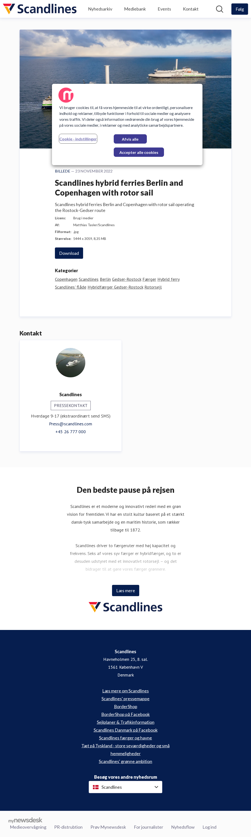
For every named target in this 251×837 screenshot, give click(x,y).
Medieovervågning (28, 827)
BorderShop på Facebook (125, 714)
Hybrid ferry (168, 279)
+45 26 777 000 (70, 431)
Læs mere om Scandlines (125, 690)
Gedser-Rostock (126, 279)
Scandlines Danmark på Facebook (126, 730)
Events (164, 9)
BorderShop (125, 706)
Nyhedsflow (183, 827)
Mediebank (135, 9)
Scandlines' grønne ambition (125, 761)
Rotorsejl (153, 287)
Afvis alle (130, 139)
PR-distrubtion (68, 827)
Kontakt (191, 9)
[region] (127, 124)
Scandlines (89, 279)
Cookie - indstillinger (78, 138)
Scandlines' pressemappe (125, 698)
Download (69, 253)
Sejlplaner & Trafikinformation (125, 722)
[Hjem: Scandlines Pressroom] (39, 9)
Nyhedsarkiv (100, 9)
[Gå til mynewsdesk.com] (25, 820)
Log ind (209, 827)
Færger (149, 279)
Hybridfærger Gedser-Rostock (115, 287)
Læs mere (125, 590)
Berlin (105, 279)
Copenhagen (66, 279)
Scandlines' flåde (70, 287)
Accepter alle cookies (138, 152)
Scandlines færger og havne (125, 737)
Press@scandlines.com (70, 424)
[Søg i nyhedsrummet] (220, 9)
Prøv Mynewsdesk (108, 827)
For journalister (148, 827)
